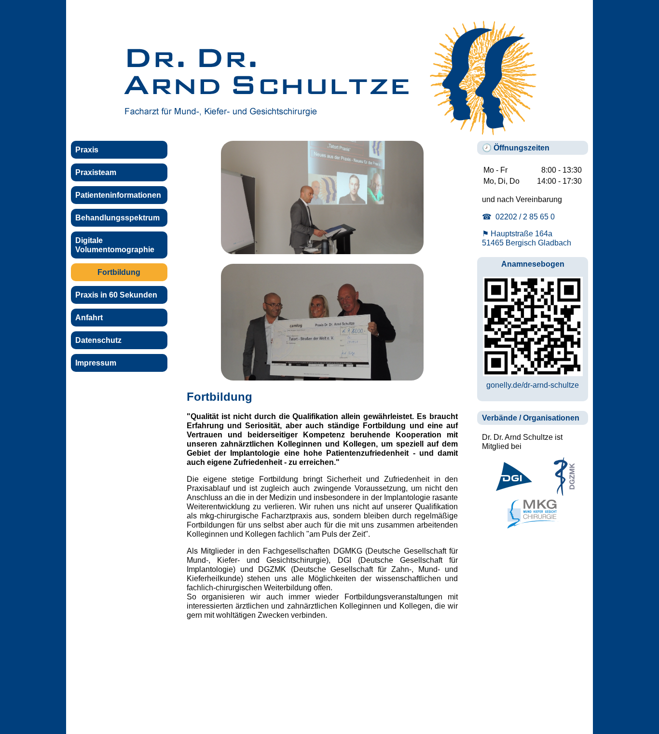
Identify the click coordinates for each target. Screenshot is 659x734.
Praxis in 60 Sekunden (116, 294)
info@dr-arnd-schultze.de (485, 714)
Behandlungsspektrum (117, 217)
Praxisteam (95, 172)
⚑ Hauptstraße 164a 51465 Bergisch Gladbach (526, 238)
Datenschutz (98, 340)
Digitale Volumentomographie (114, 245)
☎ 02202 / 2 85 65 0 (518, 216)
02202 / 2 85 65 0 (389, 714)
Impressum (95, 362)
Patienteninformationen (118, 194)
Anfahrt (89, 317)
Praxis (86, 149)
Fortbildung (118, 272)
